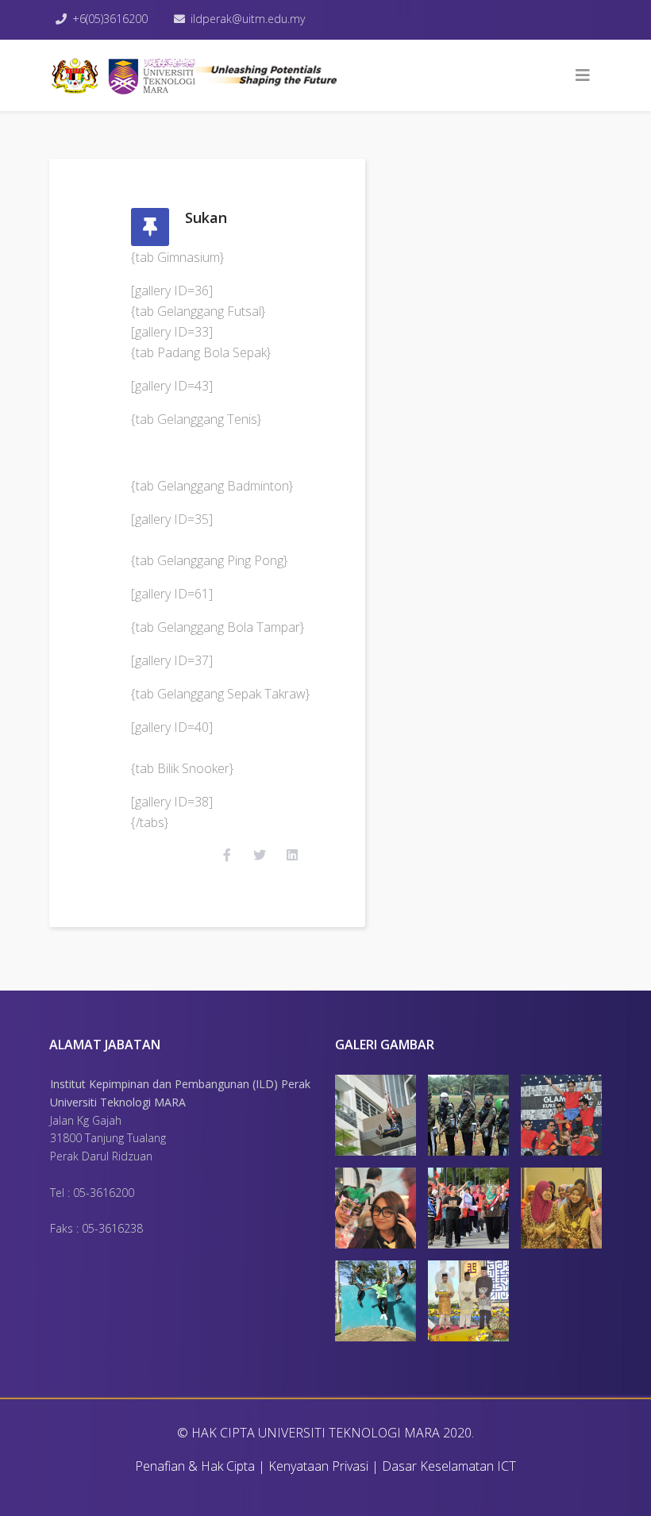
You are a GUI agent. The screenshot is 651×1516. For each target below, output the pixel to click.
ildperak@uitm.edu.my (248, 18)
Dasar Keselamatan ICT (449, 1466)
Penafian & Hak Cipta (195, 1466)
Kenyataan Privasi (318, 1466)
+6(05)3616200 (110, 18)
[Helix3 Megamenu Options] (583, 75)
